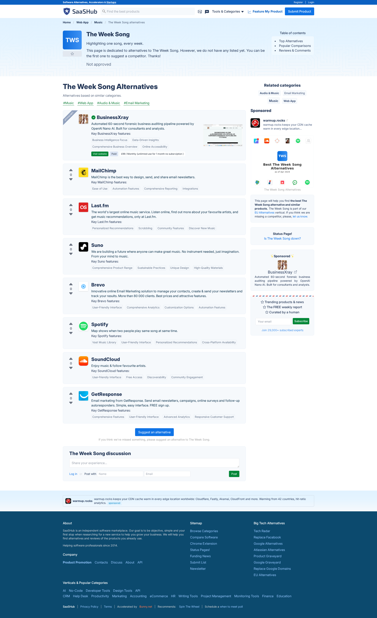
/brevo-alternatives (80, 280)
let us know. (300, 216)
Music (273, 101)
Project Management (216, 596)
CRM (66, 596)
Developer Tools (98, 591)
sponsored (114, 503)
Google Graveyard (267, 562)
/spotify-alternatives (81, 320)
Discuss (116, 562)
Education (284, 596)
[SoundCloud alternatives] (83, 361)
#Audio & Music (108, 103)
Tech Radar (262, 531)
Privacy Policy (89, 606)
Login (311, 2)
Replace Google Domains (272, 569)
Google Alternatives (268, 543)
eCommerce (159, 596)
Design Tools (122, 591)
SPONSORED (69, 116)
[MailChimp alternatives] (83, 172)
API (139, 562)
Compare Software (204, 537)
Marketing (119, 596)
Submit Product (299, 11)
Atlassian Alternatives (269, 550)
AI (64, 591)
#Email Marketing (136, 103)
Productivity (100, 596)
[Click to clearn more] (188, 500)
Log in (73, 473)
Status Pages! (200, 550)
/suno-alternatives (79, 241)
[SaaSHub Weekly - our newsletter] (199, 11)
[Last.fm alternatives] (83, 207)
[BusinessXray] (83, 119)
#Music (68, 103)
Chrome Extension (203, 543)
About (129, 562)
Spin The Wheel (189, 606)
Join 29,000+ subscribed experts (282, 330)
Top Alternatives (291, 41)
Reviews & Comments (295, 50)
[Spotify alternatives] (83, 326)
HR (173, 596)
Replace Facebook (267, 537)
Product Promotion (77, 562)
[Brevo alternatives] (83, 286)
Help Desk (80, 596)
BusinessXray (280, 272)
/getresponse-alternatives (85, 390)
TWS (72, 40)
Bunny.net (145, 606)
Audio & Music (269, 93)
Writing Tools (188, 596)
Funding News (200, 556)
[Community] (206, 11)
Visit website (100, 153)
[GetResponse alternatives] (83, 396)
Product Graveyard (268, 556)
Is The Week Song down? (282, 238)
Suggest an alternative (154, 432)
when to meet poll (231, 606)
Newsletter (198, 569)
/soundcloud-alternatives (84, 355)
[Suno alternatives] (83, 247)
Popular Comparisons (295, 46)
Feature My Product (267, 11)
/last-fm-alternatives (81, 201)
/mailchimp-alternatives (83, 166)
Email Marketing (294, 93)
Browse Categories (204, 531)
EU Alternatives (264, 212)
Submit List (198, 562)
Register (298, 2)
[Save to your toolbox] (72, 53)
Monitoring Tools (246, 596)
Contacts (101, 562)
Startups (111, 2)
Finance (268, 596)
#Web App (85, 103)
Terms (108, 606)
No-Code (76, 591)
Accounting (138, 596)
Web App (290, 101)
